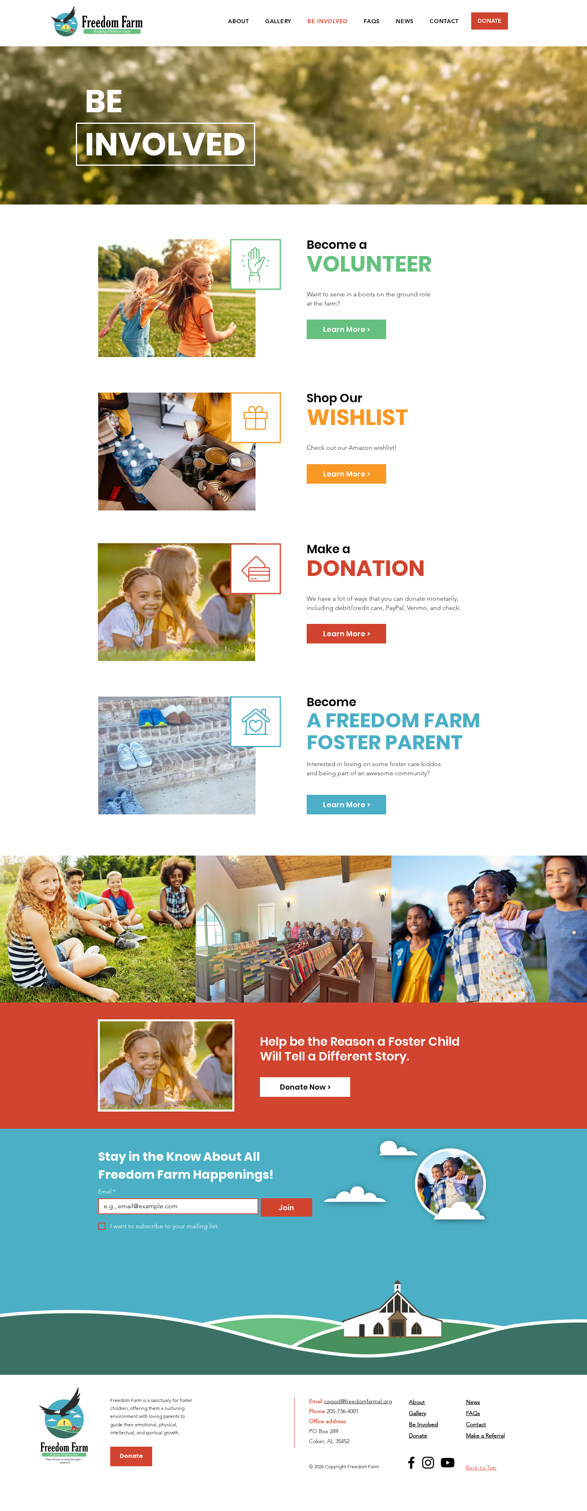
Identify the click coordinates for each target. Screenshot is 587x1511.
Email (106, 1191)
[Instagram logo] (428, 1463)
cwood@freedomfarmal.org (358, 1401)
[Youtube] (448, 1463)
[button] (305, 1087)
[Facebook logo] (411, 1463)
